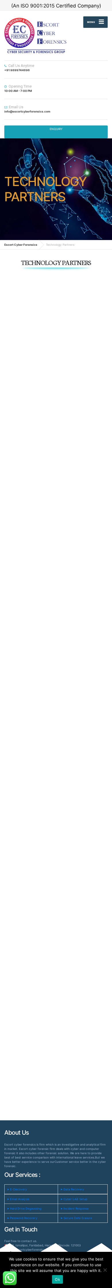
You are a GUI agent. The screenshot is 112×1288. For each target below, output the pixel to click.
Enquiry (56, 129)
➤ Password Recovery (22, 1218)
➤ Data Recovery (72, 1189)
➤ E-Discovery (17, 1189)
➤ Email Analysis (18, 1199)
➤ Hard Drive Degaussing (24, 1208)
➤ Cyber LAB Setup (73, 1199)
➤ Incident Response (74, 1208)
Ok (57, 1279)
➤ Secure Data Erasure (76, 1218)
